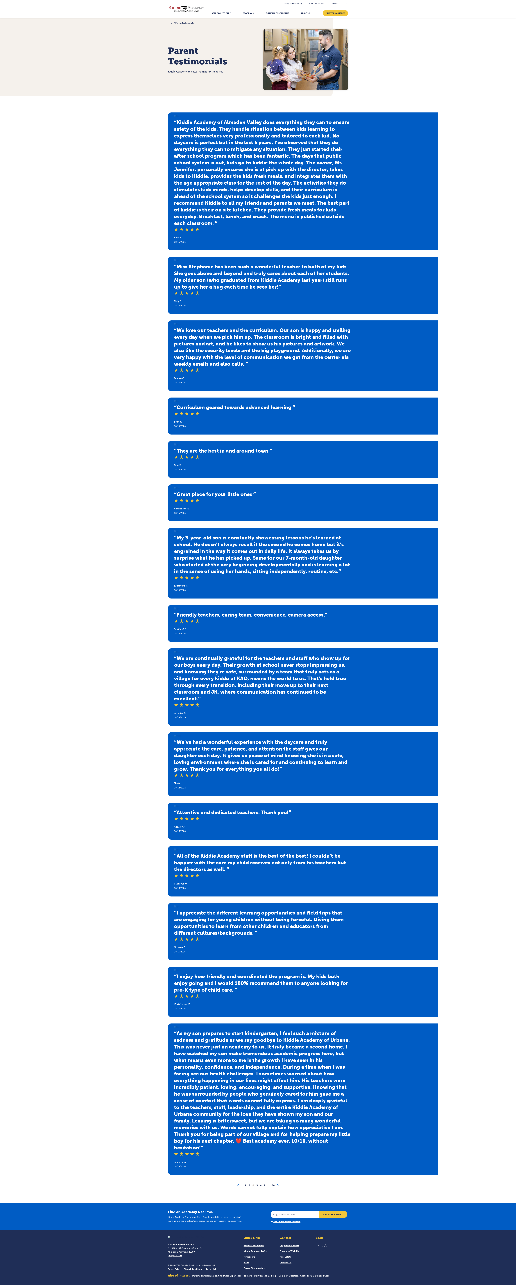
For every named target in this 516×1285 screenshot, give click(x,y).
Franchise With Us (316, 3)
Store (246, 1262)
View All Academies (254, 1245)
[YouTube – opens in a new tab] (322, 1245)
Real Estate (285, 1257)
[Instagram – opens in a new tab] (325, 1245)
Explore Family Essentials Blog (260, 1276)
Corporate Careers (289, 1245)
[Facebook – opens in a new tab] (316, 1245)
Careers (334, 3)
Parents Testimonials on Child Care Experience (216, 1276)
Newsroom (249, 1257)
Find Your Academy (335, 13)
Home (170, 23)
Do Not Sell (211, 1269)
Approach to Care (221, 13)
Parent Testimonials (254, 1268)
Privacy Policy (174, 1269)
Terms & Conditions (193, 1269)
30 (273, 1185)
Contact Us (285, 1262)
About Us (305, 13)
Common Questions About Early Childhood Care (304, 1276)
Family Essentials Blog (293, 3)
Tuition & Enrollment (277, 13)
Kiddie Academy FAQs (255, 1251)
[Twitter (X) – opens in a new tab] (319, 1245)
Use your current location (286, 1221)
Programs (248, 13)
